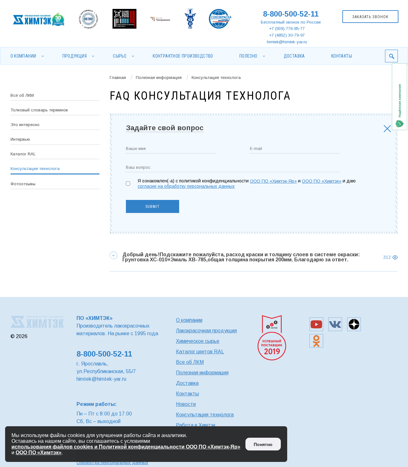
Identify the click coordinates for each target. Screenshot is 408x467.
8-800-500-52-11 (290, 14)
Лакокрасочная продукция (206, 330)
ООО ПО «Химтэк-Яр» (273, 181)
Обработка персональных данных (112, 462)
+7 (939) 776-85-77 (287, 28)
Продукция (74, 56)
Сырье (120, 56)
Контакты (341, 56)
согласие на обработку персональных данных (186, 186)
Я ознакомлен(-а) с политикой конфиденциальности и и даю (247, 183)
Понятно (263, 444)
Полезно (248, 56)
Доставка (294, 56)
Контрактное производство (183, 56)
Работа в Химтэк (195, 425)
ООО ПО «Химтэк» (321, 181)
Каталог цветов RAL (200, 351)
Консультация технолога (205, 414)
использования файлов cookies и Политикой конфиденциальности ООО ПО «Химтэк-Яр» (125, 446)
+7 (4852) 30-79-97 (287, 35)
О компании (23, 56)
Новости (186, 404)
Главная (118, 77)
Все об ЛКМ (190, 362)
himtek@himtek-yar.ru (287, 41)
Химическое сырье (197, 341)
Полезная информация (159, 77)
